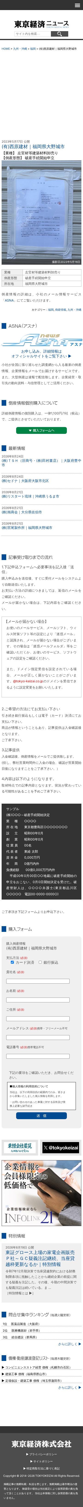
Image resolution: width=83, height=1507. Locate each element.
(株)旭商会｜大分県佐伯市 (22, 512)
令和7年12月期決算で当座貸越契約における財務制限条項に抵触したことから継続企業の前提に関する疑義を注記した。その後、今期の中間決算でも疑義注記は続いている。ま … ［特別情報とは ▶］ (41, 1282)
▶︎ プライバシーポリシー (41, 1454)
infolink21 (41, 1193)
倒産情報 (60, 309)
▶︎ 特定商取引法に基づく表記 (41, 1468)
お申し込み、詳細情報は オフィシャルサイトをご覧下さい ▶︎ (41, 353)
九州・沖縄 (20, 48)
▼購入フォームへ (41, 430)
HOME (6, 48)
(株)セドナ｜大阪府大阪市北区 (25, 481)
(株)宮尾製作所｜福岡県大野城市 (27, 527)
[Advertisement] (41, 96)
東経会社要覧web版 (20, 1147)
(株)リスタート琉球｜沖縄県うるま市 (30, 496)
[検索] (59, 34)
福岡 (33, 48)
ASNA (9, 300)
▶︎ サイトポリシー (41, 1461)
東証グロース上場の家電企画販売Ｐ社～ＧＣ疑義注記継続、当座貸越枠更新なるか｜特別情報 (40, 1258)
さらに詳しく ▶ (69, 1344)
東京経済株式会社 (41, 1444)
